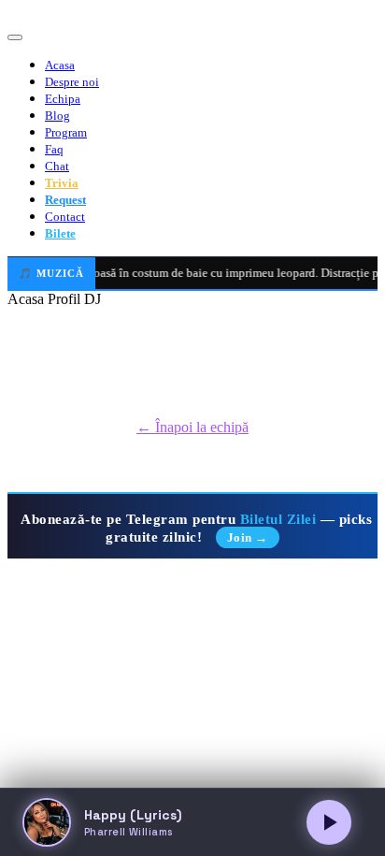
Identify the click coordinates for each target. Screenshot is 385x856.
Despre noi (72, 82)
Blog (57, 116)
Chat (57, 166)
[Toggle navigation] (14, 37)
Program (66, 132)
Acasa (60, 65)
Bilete (60, 233)
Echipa (62, 99)
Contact (65, 217)
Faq (54, 149)
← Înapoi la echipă (192, 427)
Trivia (61, 183)
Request (65, 200)
